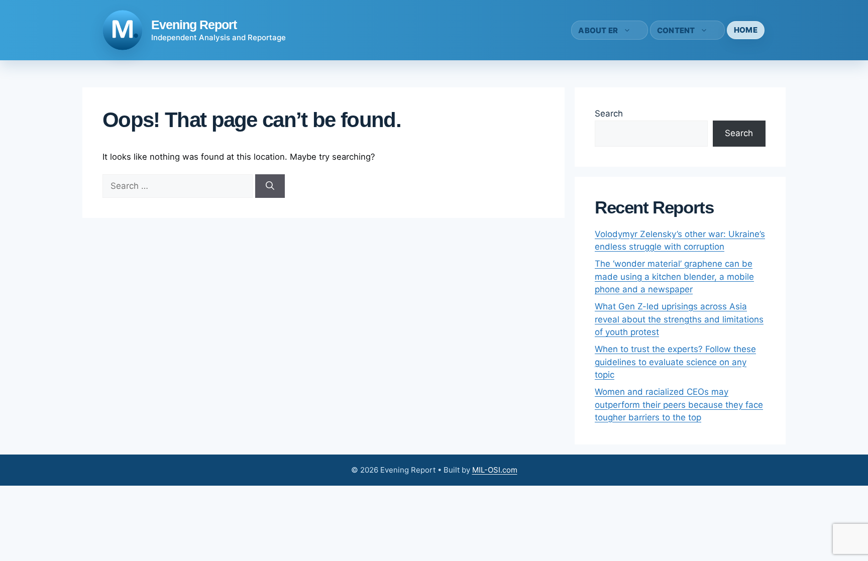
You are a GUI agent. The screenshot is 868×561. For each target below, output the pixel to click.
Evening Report (194, 25)
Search (609, 113)
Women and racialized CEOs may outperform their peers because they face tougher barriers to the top (679, 404)
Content (676, 30)
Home (745, 30)
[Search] (270, 186)
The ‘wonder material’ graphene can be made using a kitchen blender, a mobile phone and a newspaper (674, 276)
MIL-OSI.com (494, 470)
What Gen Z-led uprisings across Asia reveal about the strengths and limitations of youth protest (679, 319)
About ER (598, 30)
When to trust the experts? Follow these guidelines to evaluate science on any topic (675, 362)
